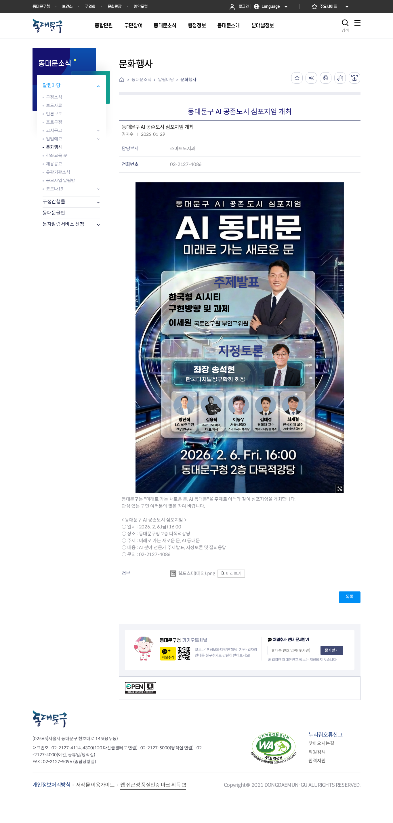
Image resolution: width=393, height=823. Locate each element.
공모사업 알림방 (60, 180)
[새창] (339, 489)
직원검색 (317, 752)
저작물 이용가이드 (95, 785)
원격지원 (317, 761)
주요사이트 (328, 6)
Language (271, 6)
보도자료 (54, 105)
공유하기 (311, 78)
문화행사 (54, 147)
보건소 (67, 6)
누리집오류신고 (325, 735)
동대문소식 (141, 79)
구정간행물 (54, 202)
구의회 (90, 6)
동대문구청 (41, 6)
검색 (345, 30)
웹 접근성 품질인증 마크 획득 (150, 785)
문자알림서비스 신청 (63, 224)
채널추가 (168, 657)
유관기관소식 (58, 172)
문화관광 (114, 6)
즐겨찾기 (297, 78)
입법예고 (54, 139)
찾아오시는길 (321, 743)
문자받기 (332, 650)
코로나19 (54, 189)
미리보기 (233, 573)
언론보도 (54, 114)
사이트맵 (357, 26)
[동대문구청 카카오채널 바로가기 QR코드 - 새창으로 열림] (184, 653)
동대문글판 (54, 213)
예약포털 (141, 6)
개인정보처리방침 (51, 785)
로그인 (244, 6)
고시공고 (54, 130)
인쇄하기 (325, 78)
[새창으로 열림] (340, 78)
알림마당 (52, 86)
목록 (350, 597)
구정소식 (54, 97)
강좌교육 (54, 155)
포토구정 (54, 122)
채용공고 (54, 164)
